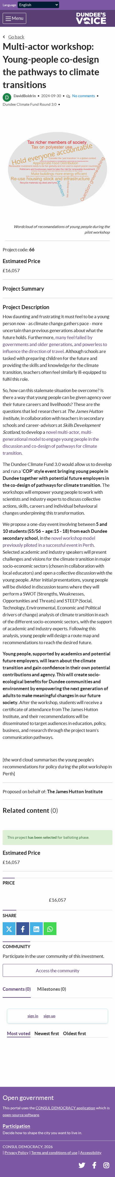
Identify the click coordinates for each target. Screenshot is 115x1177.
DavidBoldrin (25, 96)
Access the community (57, 970)
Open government (28, 1097)
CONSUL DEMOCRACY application (65, 1108)
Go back (16, 36)
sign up (49, 1016)
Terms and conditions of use (54, 1153)
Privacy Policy (16, 1153)
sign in (33, 1016)
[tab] (17, 990)
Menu (17, 18)
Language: (10, 5)
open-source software (21, 1115)
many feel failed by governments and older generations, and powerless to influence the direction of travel (55, 344)
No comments (83, 96)
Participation (16, 1126)
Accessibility (90, 1153)
